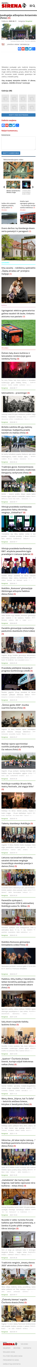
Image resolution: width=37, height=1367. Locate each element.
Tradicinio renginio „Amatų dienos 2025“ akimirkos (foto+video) (18, 1264)
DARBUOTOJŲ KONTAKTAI (12, 1364)
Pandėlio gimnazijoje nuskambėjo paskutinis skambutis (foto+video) (18, 629)
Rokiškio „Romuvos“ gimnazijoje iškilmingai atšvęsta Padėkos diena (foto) (16, 591)
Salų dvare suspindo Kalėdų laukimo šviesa (14, 1023)
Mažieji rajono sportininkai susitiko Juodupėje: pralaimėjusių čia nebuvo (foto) (17, 746)
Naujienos (6, 1348)
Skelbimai (24, 1344)
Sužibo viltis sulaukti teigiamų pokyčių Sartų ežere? (8, 205)
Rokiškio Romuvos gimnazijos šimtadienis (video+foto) (15, 943)
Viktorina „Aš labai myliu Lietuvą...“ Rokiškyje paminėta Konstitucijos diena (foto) (18, 1143)
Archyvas (16, 1348)
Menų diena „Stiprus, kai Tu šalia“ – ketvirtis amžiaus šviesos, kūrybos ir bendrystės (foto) (17, 1101)
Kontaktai (27, 1348)
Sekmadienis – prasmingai (14, 393)
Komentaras (5, 135)
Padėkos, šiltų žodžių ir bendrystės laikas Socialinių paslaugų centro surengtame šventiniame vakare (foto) (18, 983)
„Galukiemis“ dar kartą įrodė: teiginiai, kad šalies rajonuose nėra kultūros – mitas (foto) (18, 1183)
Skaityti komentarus (11, 153)
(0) (8, 17)
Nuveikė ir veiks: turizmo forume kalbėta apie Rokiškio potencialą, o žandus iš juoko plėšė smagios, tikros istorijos (18, 1224)
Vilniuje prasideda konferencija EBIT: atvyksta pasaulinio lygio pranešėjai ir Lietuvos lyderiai (16, 551)
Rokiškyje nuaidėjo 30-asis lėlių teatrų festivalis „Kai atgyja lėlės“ (17, 785)
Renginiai (4, 388)
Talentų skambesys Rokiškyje (15, 823)
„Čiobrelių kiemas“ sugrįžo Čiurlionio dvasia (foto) (14, 1301)
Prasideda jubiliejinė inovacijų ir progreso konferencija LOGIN (17, 669)
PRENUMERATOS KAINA (11, 1360)
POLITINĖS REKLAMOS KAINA (12, 1356)
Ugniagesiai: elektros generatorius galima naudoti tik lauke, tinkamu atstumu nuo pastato (18, 313)
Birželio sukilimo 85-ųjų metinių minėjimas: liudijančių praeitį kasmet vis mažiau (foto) (16, 430)
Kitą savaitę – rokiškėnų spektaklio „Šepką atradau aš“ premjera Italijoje (18, 271)
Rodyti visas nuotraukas (18, 115)
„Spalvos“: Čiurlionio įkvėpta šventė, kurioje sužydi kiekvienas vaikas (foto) (17, 1061)
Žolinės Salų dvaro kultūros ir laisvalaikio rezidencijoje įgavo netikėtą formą (16, 356)
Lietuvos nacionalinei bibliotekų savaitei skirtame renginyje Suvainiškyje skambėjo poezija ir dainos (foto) (17, 862)
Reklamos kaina (9, 1352)
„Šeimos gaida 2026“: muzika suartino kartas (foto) (15, 706)
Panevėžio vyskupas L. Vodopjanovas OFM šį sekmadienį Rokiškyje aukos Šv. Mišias (17, 903)
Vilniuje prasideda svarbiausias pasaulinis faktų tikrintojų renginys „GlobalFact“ (16, 509)
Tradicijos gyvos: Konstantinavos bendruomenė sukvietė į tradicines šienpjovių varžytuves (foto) (18, 470)
